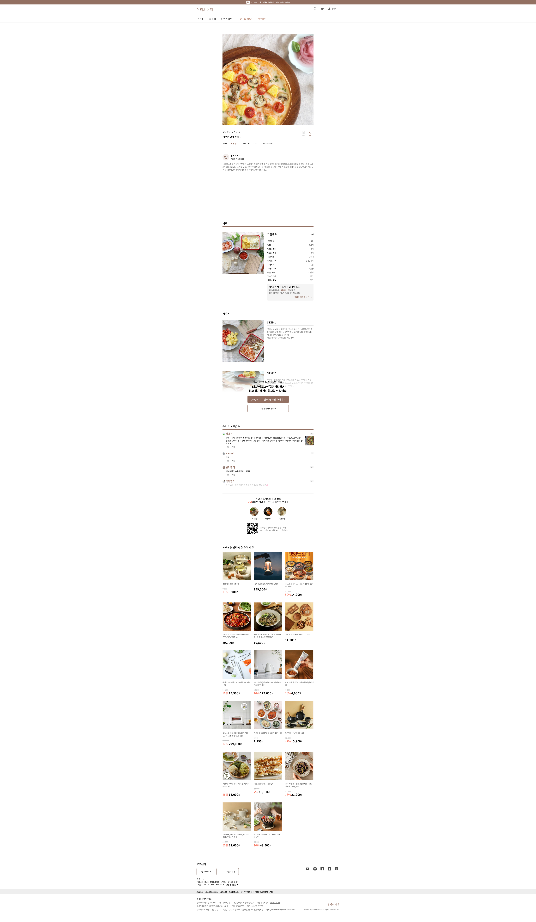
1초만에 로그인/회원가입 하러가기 (268, 399)
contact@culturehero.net (263, 891)
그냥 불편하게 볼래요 (268, 408)
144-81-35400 (275, 902)
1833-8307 (208, 871)
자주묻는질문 (234, 891)
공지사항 (223, 891)
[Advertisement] (268, 196)
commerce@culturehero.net (283, 909)
